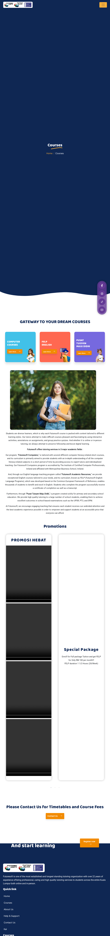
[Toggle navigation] (103, 5)
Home (49, 153)
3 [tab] (59, 787)
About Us (8, 909)
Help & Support (11, 916)
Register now (89, 841)
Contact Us (52, 816)
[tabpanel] (28, 657)
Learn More (12, 351)
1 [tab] (51, 787)
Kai (5, 929)
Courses (8, 902)
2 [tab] (55, 787)
